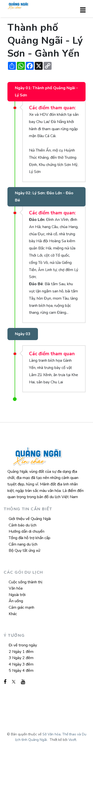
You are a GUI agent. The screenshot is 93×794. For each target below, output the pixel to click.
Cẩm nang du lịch (23, 544)
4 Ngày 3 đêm (21, 664)
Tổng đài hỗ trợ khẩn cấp (29, 538)
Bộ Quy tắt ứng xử (24, 550)
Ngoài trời (17, 594)
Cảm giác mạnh (21, 607)
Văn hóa (16, 588)
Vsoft (72, 739)
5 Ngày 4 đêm (21, 670)
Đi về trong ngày (23, 645)
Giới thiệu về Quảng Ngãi (30, 518)
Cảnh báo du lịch (22, 525)
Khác (13, 614)
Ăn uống (16, 601)
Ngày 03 (23, 334)
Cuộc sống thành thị (25, 582)
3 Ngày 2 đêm (21, 658)
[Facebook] (5, 681)
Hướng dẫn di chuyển (26, 531)
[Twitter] (13, 681)
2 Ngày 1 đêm (21, 651)
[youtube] (23, 681)
